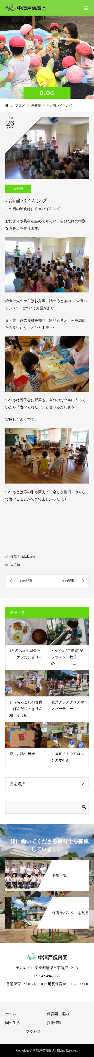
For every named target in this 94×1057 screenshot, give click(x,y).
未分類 (18, 189)
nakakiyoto (28, 556)
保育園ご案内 (58, 1014)
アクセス (33, 1032)
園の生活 (12, 1023)
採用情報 (54, 1023)
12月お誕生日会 (22, 754)
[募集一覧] (47, 863)
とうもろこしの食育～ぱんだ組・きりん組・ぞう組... (25, 708)
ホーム (10, 1014)
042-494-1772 (49, 976)
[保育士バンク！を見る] (47, 900)
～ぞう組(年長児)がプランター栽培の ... (67, 657)
